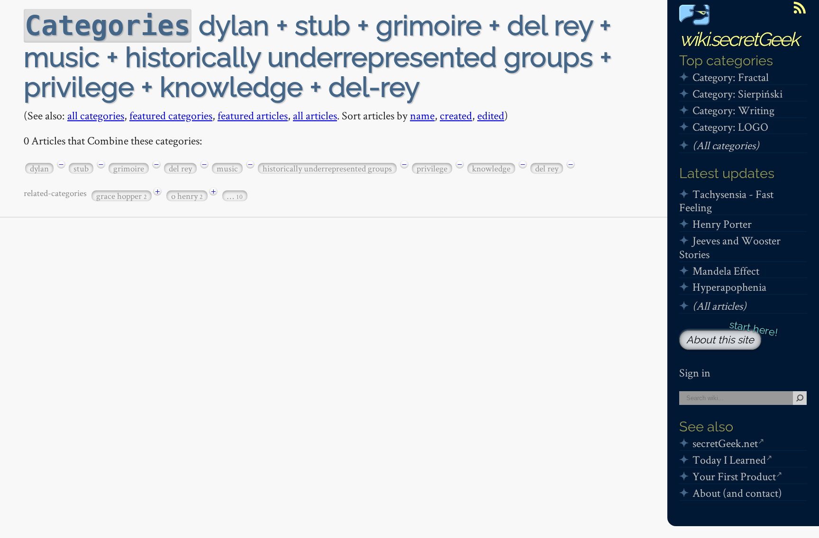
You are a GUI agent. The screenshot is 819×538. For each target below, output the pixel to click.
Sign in (694, 372)
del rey (180, 168)
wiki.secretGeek (739, 39)
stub (81, 168)
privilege (432, 168)
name (422, 115)
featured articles (253, 115)
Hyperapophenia (729, 286)
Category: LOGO (730, 126)
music (227, 168)
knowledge (491, 168)
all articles (315, 115)
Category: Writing (733, 110)
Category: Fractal (730, 77)
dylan (39, 168)
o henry (187, 195)
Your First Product (734, 476)
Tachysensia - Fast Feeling (726, 201)
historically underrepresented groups (327, 168)
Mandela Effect (725, 270)
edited (490, 115)
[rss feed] (799, 7)
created (456, 115)
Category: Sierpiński (737, 93)
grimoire (128, 168)
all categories (95, 115)
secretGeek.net (725, 443)
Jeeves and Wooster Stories (730, 247)
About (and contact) (737, 492)
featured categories (170, 115)
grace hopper (121, 195)
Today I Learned (729, 459)
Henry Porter (722, 223)
